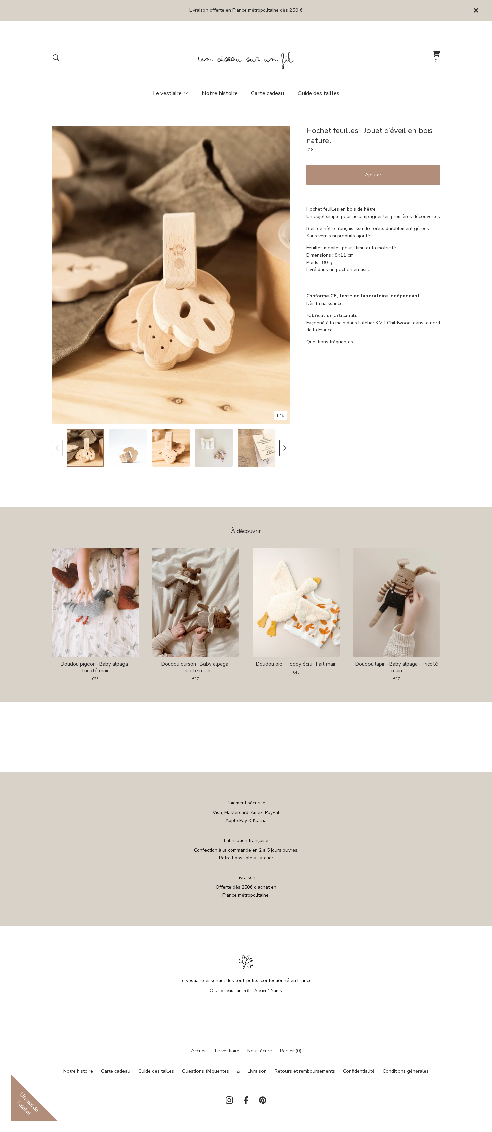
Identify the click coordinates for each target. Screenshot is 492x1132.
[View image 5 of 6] (256, 448)
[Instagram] (229, 1100)
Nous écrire (259, 1050)
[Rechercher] (56, 58)
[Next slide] (281, 275)
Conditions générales (406, 1071)
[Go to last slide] (60, 275)
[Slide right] (284, 448)
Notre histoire (220, 93)
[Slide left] (57, 448)
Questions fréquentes (329, 341)
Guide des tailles (318, 93)
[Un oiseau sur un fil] (246, 57)
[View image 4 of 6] (214, 448)
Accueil (199, 1050)
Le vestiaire (227, 1050)
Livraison (257, 1071)
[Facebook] (246, 1100)
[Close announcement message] (476, 10)
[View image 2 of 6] (128, 448)
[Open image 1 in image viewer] (171, 275)
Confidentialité (359, 1071)
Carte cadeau (267, 93)
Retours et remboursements (305, 1071)
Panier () (290, 1050)
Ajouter (373, 174)
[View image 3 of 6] (171, 448)
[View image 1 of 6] (85, 448)
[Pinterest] (263, 1100)
